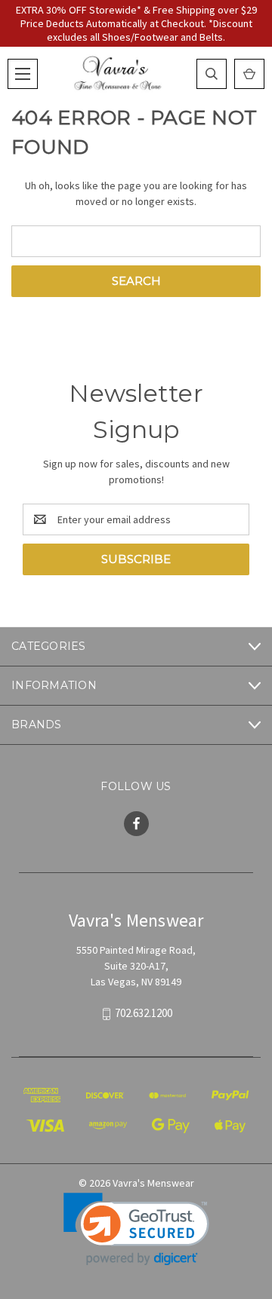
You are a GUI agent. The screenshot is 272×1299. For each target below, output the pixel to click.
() (249, 74)
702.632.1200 (143, 1013)
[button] (136, 1229)
